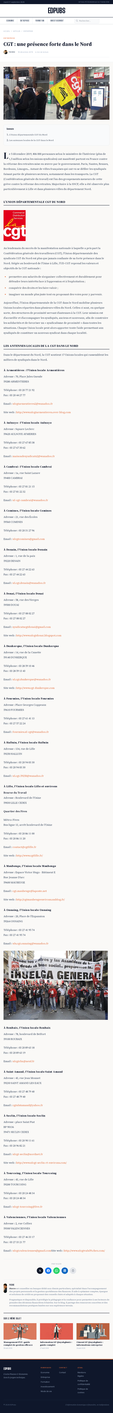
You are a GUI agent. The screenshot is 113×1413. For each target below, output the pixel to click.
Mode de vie (46, 1391)
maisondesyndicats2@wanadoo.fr (34, 456)
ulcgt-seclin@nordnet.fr (28, 1154)
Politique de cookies (83, 1390)
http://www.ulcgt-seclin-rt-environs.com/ (41, 1163)
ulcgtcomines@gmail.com (29, 539)
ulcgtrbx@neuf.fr (23, 1061)
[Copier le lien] (73, 1270)
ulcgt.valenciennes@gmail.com (32, 1250)
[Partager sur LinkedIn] (65, 1270)
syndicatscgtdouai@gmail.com (32, 627)
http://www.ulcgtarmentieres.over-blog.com (43, 412)
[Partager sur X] (40, 1270)
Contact (62, 1372)
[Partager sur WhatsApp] (56, 1270)
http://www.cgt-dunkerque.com (35, 688)
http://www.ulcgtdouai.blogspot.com (38, 635)
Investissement (57, 20)
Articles (16, 31)
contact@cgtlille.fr (24, 847)
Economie (10, 20)
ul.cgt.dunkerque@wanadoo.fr (32, 679)
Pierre (12, 52)
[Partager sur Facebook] (48, 1270)
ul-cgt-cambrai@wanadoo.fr (30, 500)
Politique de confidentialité (84, 1382)
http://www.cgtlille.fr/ (29, 855)
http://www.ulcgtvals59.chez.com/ (84, 1250)
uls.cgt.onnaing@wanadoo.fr (31, 943)
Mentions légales (82, 1374)
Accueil (7, 31)
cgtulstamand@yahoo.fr (28, 1105)
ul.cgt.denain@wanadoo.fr (29, 583)
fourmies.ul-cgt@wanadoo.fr (31, 732)
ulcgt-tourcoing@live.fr (28, 1206)
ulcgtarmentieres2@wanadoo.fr (33, 404)
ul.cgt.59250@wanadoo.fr (28, 776)
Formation (39, 20)
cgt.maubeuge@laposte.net (30, 891)
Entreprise (24, 20)
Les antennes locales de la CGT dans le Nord (31, 140)
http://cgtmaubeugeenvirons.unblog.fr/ (40, 899)
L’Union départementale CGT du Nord (28, 134)
